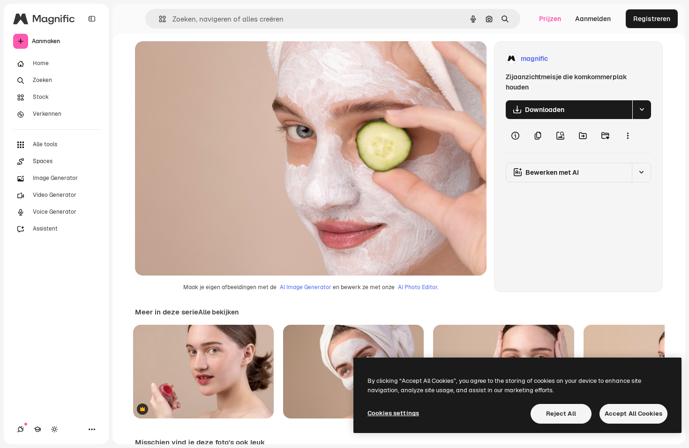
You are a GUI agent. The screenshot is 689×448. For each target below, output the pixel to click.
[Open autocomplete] (159, 18)
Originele (196, 58)
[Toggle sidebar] (91, 18)
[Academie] (37, 429)
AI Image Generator (305, 287)
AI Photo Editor (417, 287)
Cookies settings (393, 413)
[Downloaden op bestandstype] (641, 109)
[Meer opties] (627, 136)
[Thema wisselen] (54, 429)
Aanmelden (593, 19)
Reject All (561, 414)
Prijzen (550, 19)
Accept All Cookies (633, 414)
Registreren (651, 19)
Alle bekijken (218, 312)
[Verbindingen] (20, 429)
